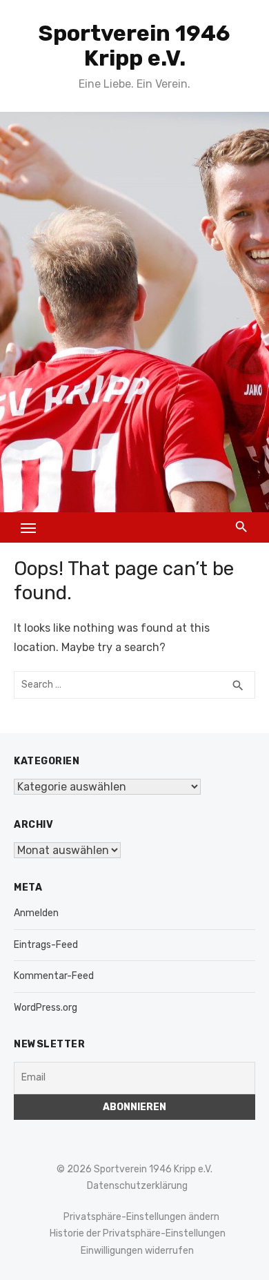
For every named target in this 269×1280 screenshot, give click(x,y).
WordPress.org (45, 1008)
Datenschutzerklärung (137, 1186)
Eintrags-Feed (46, 945)
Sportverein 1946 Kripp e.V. (134, 45)
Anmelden (36, 913)
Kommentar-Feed (54, 976)
